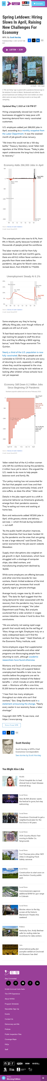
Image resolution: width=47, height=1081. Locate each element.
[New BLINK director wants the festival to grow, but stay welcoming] (10, 798)
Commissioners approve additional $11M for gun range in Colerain (31, 893)
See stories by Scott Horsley (28, 755)
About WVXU (10, 999)
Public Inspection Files (13, 1034)
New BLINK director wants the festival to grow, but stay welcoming (31, 801)
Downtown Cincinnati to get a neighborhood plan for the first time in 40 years (31, 820)
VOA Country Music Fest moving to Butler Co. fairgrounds (29, 838)
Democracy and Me (12, 1024)
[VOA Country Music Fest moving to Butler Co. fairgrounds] (10, 836)
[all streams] (44, 1078)
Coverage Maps (11, 1039)
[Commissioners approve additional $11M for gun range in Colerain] (10, 891)
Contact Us (9, 1019)
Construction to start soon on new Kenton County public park (31, 875)
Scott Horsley (15, 37)
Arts (20, 945)
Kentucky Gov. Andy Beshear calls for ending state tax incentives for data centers (31, 933)
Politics (22, 927)
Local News (23, 795)
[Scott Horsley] (7, 746)
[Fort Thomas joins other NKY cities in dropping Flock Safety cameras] (10, 855)
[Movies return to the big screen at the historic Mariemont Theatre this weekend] (10, 910)
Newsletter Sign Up (12, 1009)
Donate (39, 4)
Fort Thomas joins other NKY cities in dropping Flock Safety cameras (31, 857)
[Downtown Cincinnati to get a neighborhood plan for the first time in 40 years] (10, 818)
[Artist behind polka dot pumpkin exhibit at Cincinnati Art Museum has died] (10, 949)
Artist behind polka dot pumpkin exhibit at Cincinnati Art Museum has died (31, 951)
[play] (3, 1078)
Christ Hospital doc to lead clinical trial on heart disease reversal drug (31, 783)
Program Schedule (12, 1004)
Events (7, 1014)
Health (21, 777)
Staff (6, 1049)
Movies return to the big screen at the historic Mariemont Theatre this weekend (29, 913)
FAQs (7, 1044)
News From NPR (11, 725)
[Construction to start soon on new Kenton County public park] (10, 873)
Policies (7, 1029)
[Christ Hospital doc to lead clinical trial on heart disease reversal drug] (10, 781)
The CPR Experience (12, 994)
